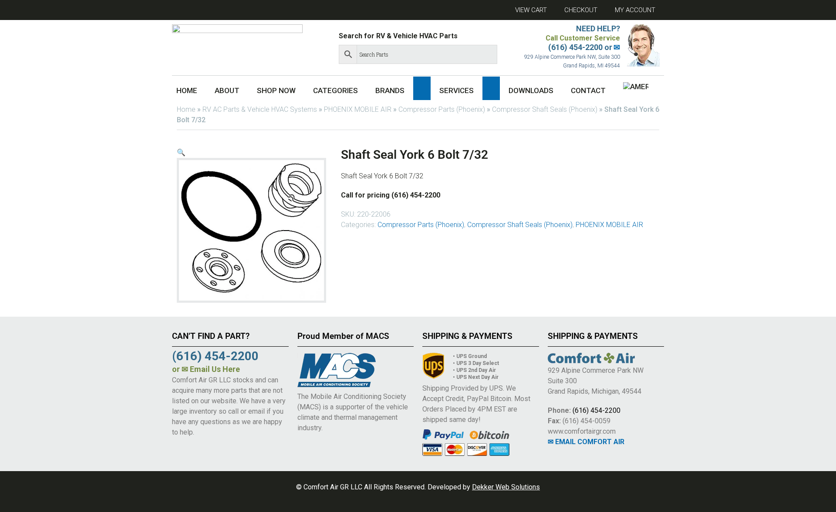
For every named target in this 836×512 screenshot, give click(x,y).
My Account (635, 10)
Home (186, 90)
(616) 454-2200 (596, 410)
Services (456, 90)
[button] (422, 88)
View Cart (531, 10)
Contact (588, 90)
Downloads (531, 90)
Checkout (580, 10)
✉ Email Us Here (211, 369)
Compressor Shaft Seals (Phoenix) (544, 109)
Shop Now (276, 90)
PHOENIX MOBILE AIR (357, 109)
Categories (335, 90)
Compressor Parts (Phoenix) (441, 109)
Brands (390, 90)
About (227, 90)
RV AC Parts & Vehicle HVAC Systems (259, 109)
